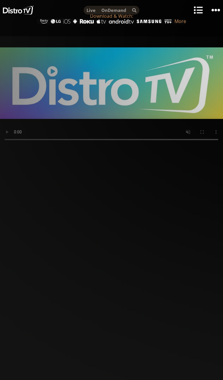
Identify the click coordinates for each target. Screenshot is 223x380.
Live (91, 10)
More (180, 21)
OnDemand (113, 10)
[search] (134, 10)
